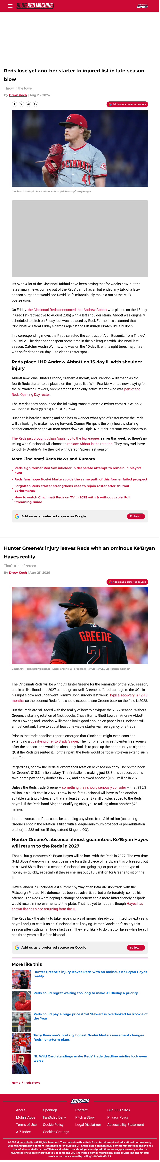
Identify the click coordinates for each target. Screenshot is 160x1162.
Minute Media (25, 1142)
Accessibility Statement (125, 1125)
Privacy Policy (118, 1117)
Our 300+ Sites (118, 1110)
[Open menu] (10, 6)
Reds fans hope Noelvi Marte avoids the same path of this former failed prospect (80, 479)
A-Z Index (23, 1132)
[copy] (35, 104)
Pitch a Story (85, 1117)
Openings (50, 1110)
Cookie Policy (53, 1125)
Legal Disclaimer (88, 1125)
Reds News (32, 1082)
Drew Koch (18, 95)
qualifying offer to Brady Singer (54, 741)
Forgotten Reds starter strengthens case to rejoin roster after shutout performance (71, 488)
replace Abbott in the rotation (89, 444)
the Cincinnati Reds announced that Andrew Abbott (67, 310)
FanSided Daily (54, 1117)
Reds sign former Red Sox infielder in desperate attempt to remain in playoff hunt (77, 470)
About (20, 1110)
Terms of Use (26, 1125)
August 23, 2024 (63, 409)
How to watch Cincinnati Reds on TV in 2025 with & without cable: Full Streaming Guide (72, 499)
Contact (81, 1110)
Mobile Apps (25, 1117)
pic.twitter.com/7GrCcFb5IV (120, 404)
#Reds (23, 404)
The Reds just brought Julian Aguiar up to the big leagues (56, 438)
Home (16, 1082)
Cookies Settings (56, 1132)
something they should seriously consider (94, 787)
